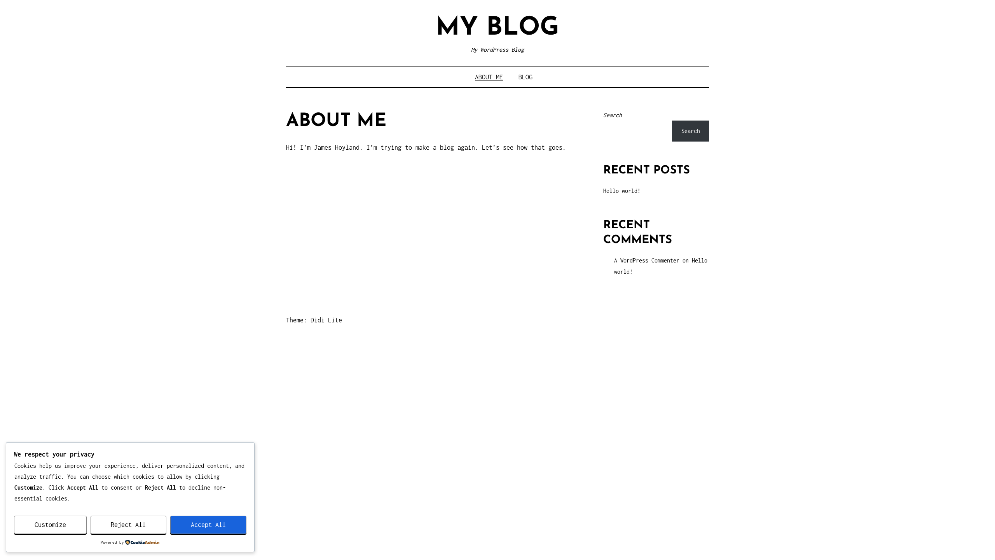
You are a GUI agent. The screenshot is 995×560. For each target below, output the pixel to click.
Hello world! (622, 190)
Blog (525, 77)
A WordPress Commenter (646, 260)
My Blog (497, 28)
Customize (50, 524)
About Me (489, 77)
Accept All (208, 524)
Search (612, 115)
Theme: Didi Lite (314, 320)
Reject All (128, 524)
